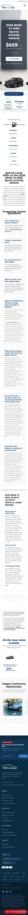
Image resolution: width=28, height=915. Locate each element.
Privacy (13, 888)
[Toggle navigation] (24, 5)
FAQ (3, 888)
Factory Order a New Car (8, 798)
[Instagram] (6, 891)
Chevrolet (5, 876)
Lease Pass (5, 818)
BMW (24, 873)
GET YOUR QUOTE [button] (14, 59)
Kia (10, 879)
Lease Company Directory (8, 847)
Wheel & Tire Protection (8, 815)
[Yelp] (10, 891)
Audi (23, 876)
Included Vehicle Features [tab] (14, 119)
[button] (15, 912)
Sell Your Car (5, 829)
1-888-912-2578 (22, 1)
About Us (18, 888)
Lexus (17, 876)
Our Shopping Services (7, 800)
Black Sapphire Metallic (14, 93)
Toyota (11, 876)
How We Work (5, 844)
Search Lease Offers (7, 795)
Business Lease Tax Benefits (9, 835)
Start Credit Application (7, 832)
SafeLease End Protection (8, 812)
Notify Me (23, 756)
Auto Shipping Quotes (7, 820)
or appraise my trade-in (15, 63)
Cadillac (4, 879)
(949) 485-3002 (8, 782)
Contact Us (7, 888)
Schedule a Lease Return (8, 803)
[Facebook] (3, 891)
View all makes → (17, 879)
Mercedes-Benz (16, 873)
